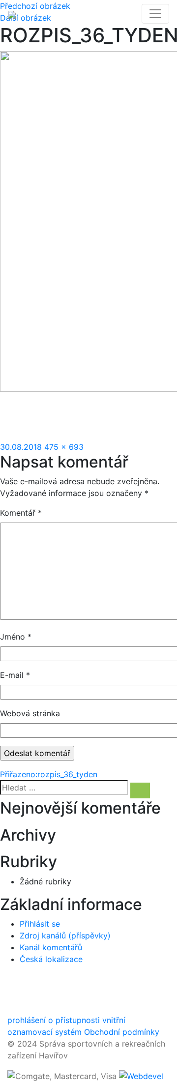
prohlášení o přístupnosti (53, 1020)
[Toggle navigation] (155, 14)
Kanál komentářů (51, 947)
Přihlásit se (40, 924)
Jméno (15, 637)
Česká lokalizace (51, 959)
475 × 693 (64, 447)
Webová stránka (30, 713)
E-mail (15, 675)
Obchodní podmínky (121, 1032)
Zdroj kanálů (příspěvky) (65, 935)
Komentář (21, 513)
